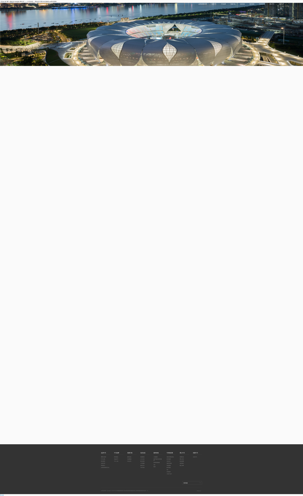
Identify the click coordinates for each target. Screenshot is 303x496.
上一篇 (106, 431)
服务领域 (252, 4)
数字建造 (169, 467)
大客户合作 (169, 474)
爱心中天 (272, 4)
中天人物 (116, 461)
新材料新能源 (157, 462)
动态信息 (242, 4)
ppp (154, 464)
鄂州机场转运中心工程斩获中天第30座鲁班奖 (190, 97)
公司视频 (142, 463)
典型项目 (182, 463)
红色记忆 (129, 461)
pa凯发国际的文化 (105, 467)
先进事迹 (129, 459)
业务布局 (103, 463)
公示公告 (142, 459)
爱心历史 (182, 459)
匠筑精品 (116, 457)
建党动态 (129, 457)
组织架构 (103, 461)
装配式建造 (169, 463)
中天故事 (223, 4)
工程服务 (156, 457)
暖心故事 (182, 465)
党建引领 (233, 4)
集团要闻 (142, 457)
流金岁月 (116, 459)
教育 (155, 466)
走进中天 (214, 4)
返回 (136, 431)
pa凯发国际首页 (203, 4)
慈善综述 (182, 457)
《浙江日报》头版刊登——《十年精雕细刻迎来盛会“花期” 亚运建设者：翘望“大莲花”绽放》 (190, 102)
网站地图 (2, 495)
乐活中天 (195, 457)
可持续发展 (262, 4)
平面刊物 (142, 467)
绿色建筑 (169, 465)
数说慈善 (182, 461)
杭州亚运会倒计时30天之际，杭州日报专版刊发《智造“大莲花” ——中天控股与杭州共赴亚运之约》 (190, 108)
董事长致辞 (103, 457)
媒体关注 (142, 465)
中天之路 (103, 459)
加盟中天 (281, 4)
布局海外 (169, 471)
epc (167, 469)
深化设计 (169, 461)
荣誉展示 (103, 465)
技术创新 (169, 459)
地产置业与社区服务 (158, 459)
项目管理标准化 (170, 457)
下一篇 (149, 431)
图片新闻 (142, 461)
